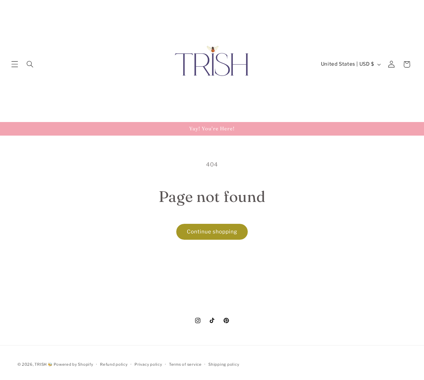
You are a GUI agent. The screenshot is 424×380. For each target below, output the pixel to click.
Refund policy (114, 364)
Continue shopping (212, 231)
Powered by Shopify (73, 364)
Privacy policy (148, 364)
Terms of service (185, 364)
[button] (14, 64)
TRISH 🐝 (43, 364)
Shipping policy (223, 364)
